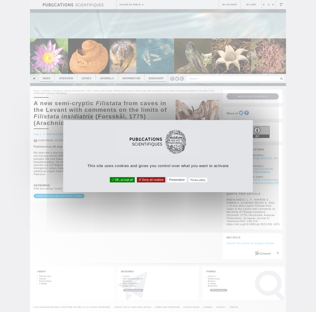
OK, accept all (123, 179)
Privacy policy (198, 179)
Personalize (177, 179)
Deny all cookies (152, 179)
